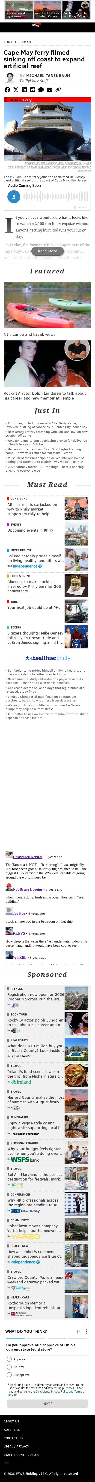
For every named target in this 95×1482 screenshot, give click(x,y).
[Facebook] (7, 90)
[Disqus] (47, 787)
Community (20, 1220)
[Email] (49, 90)
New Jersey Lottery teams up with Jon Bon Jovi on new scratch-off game (47, 433)
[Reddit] (32, 90)
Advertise (12, 1429)
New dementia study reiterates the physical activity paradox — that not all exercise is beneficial (44, 681)
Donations (19, 499)
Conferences (21, 1194)
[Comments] (41, 90)
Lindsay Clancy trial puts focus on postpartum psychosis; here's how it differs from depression (41, 698)
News (35, 25)
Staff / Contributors (21, 1454)
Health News (20, 1246)
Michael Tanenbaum (48, 75)
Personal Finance (25, 1143)
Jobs (14, 602)
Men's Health (21, 550)
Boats (15, 99)
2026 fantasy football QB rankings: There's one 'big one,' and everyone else (45, 468)
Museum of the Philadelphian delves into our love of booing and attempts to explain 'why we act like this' (45, 460)
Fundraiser (20, 1117)
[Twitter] (16, 90)
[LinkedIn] (24, 90)
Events (16, 524)
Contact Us (13, 1438)
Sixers (16, 627)
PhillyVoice (11, 27)
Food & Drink (21, 576)
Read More (47, 251)
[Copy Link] (58, 90)
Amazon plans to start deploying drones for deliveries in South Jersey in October (46, 442)
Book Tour (19, 1014)
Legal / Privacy (16, 1446)
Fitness (17, 989)
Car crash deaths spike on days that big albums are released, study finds (45, 689)
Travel (16, 1066)
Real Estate (19, 1040)
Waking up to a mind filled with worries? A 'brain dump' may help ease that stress (43, 707)
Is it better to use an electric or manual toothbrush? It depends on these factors (47, 716)
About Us (11, 1421)
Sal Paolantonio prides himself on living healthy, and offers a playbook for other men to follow (45, 672)
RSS (6, 1463)
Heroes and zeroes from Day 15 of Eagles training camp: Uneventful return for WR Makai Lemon (43, 451)
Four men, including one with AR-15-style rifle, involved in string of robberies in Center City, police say (46, 425)
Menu (87, 27)
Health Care (20, 1297)
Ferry (27, 99)
